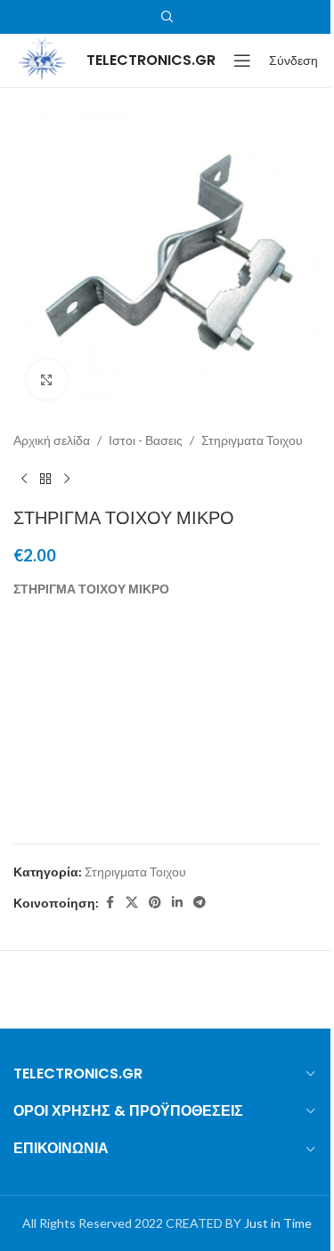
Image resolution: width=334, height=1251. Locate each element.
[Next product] (66, 478)
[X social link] (131, 903)
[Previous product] (24, 478)
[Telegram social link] (199, 903)
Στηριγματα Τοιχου (252, 440)
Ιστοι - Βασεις (146, 440)
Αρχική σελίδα (51, 440)
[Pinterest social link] (155, 903)
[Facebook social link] (109, 903)
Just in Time (278, 1223)
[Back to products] (45, 478)
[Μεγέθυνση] (47, 379)
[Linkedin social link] (177, 903)
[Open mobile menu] (242, 60)
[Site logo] (41, 59)
